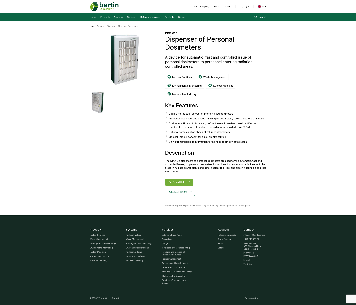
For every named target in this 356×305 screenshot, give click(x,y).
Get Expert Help (177, 182)
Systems (118, 17)
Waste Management (99, 239)
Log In (246, 6)
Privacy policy (251, 298)
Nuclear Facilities (97, 235)
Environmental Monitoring (101, 248)
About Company (202, 6)
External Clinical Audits (172, 235)
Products (105, 17)
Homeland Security (98, 260)
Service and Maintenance (174, 267)
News (216, 6)
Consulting (167, 239)
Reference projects (150, 17)
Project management (171, 259)
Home (93, 17)
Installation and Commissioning (176, 248)
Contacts (169, 17)
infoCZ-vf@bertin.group (254, 235)
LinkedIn (247, 260)
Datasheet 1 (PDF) (178, 192)
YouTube (247, 264)
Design (165, 243)
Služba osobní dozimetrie (173, 276)
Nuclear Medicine (98, 252)
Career (227, 6)
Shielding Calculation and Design (177, 271)
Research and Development (175, 263)
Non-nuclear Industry (99, 256)
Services (131, 17)
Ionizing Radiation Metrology (103, 243)
